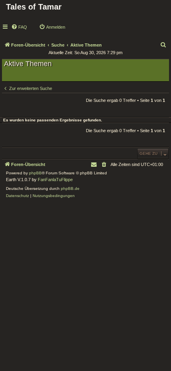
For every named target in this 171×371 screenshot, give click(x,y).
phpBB (35, 173)
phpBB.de (70, 188)
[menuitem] (19, 27)
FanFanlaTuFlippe (55, 179)
